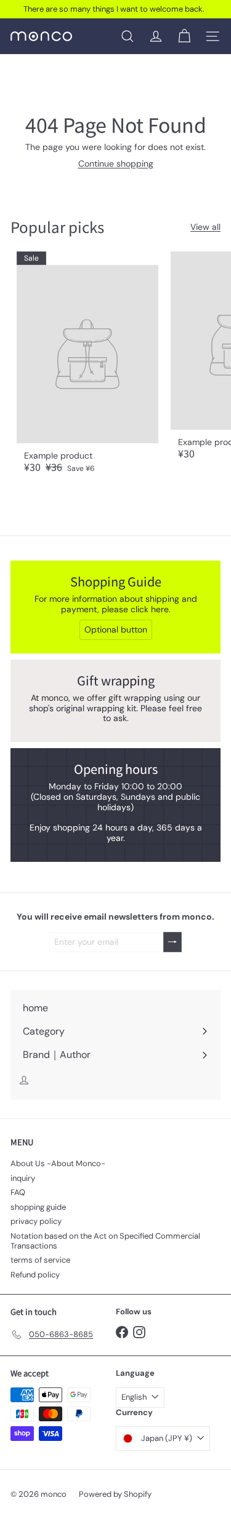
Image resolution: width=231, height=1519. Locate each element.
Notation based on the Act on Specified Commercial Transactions (105, 1241)
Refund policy (35, 1274)
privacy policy (36, 1221)
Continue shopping (115, 163)
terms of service (40, 1260)
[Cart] (184, 36)
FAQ (17, 1192)
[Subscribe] (172, 942)
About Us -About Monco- (57, 1163)
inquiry (22, 1178)
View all (205, 227)
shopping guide (38, 1207)
